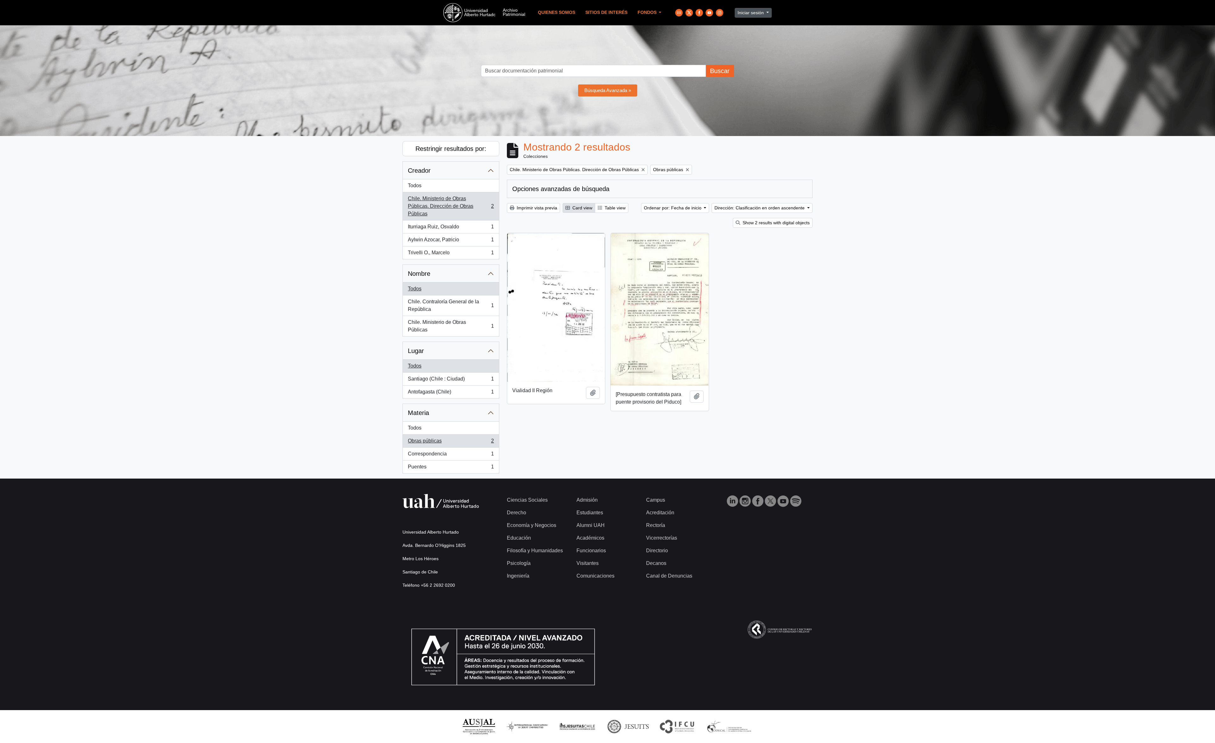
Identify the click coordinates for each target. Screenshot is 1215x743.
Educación (519, 538)
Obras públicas (451, 442)
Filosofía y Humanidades (535, 550)
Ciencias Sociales (527, 500)
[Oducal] (730, 726)
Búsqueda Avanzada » (607, 90)
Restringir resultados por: (450, 148)
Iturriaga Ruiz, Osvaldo (451, 228)
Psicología (519, 563)
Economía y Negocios (531, 525)
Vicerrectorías (661, 538)
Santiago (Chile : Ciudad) (451, 380)
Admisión (587, 500)
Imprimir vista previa (536, 207)
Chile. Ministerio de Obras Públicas (451, 325)
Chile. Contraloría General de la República (451, 305)
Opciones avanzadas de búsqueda (560, 188)
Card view (581, 207)
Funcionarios (591, 550)
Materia (418, 412)
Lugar (416, 350)
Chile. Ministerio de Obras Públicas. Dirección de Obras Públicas (451, 206)
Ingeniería (518, 576)
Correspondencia (451, 455)
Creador (419, 170)
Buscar (720, 70)
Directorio (657, 550)
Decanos (656, 563)
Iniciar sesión (751, 12)
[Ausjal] (478, 726)
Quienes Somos (556, 12)
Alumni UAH (590, 525)
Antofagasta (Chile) (451, 393)
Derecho (516, 512)
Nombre (419, 273)
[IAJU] (526, 726)
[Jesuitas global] (628, 726)
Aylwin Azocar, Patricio (451, 241)
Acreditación (660, 512)
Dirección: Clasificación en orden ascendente (760, 207)
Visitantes (587, 563)
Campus (655, 500)
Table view (614, 207)
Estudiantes (589, 512)
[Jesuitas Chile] (577, 726)
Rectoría (655, 525)
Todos (414, 185)
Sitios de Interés (606, 12)
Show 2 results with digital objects (775, 222)
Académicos (590, 538)
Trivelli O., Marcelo (451, 254)
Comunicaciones (595, 576)
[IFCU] (677, 726)
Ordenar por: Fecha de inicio (673, 207)
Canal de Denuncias (669, 576)
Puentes (451, 468)
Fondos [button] (648, 12)
